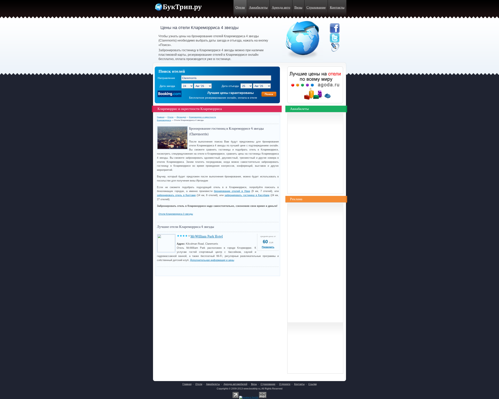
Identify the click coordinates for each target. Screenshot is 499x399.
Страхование (316, 7)
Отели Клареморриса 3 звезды (175, 214)
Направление (166, 78)
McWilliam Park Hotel (206, 236)
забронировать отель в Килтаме (176, 195)
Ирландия (181, 117)
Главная (160, 117)
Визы (298, 7)
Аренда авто (281, 7)
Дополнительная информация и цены (212, 260)
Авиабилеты (258, 7)
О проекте (284, 384)
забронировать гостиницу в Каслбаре (247, 195)
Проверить (268, 247)
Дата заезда (167, 86)
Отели (240, 7)
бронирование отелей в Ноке (232, 191)
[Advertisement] (202, 270)
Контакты (337, 7)
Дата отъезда (230, 86)
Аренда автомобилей (235, 384)
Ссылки (312, 384)
